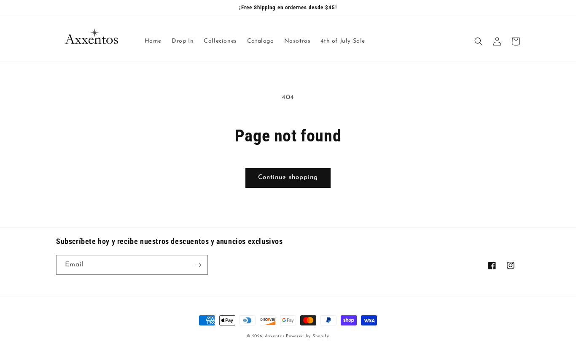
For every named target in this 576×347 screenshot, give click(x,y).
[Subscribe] (198, 265)
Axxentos (275, 336)
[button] (478, 41)
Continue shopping (288, 177)
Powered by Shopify (307, 336)
